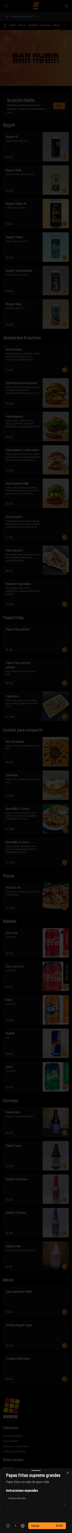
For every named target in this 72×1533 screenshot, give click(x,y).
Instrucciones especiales (22, 1490)
